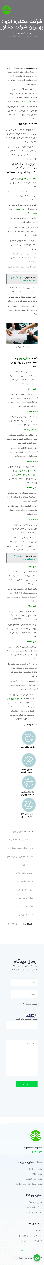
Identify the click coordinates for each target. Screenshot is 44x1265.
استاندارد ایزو (27, 839)
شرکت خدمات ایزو (25, 906)
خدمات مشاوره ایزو (25, 881)
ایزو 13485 (31, 487)
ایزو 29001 (32, 606)
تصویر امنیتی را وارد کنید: (27, 1019)
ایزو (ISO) (28, 848)
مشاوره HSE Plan (35, 1169)
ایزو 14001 (32, 389)
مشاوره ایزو (26, 101)
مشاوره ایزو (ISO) (35, 1202)
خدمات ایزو (27, 864)
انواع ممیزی (20, 209)
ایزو (8, 839)
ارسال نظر (26, 1084)
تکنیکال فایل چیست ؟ (33, 1207)
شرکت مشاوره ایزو (25, 914)
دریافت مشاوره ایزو (25, 889)
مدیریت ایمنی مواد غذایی (27, 474)
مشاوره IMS (37, 1174)
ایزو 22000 (31, 461)
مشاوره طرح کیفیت (34, 1179)
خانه (29, 33)
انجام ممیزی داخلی (34, 1212)
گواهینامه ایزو (20, 33)
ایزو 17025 (31, 641)
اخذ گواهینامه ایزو (28, 178)
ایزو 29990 (32, 519)
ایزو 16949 (32, 566)
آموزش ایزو (17, 831)
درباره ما (38, 1230)
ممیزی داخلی (32, 213)
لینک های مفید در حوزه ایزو (30, 1235)
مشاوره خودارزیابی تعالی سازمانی (28, 1184)
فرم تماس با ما (22, 707)
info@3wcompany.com (32, 1148)
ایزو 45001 (31, 411)
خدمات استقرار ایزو (14, 848)
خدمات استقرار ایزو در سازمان (19, 856)
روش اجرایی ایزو (26, 898)
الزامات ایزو (15, 839)
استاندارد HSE (30, 429)
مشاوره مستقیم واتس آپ (31, 1240)
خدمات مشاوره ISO (25, 873)
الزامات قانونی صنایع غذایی (26, 470)
